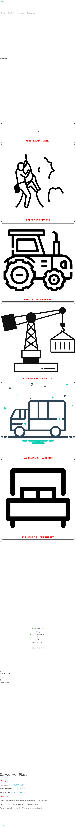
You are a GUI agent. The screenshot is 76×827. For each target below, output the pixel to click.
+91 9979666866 (23, 47)
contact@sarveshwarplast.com (28, 28)
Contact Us (31, 13)
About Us (20, 13)
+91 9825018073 (19, 789)
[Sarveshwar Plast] (4, 4)
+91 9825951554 (19, 792)
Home (3, 13)
